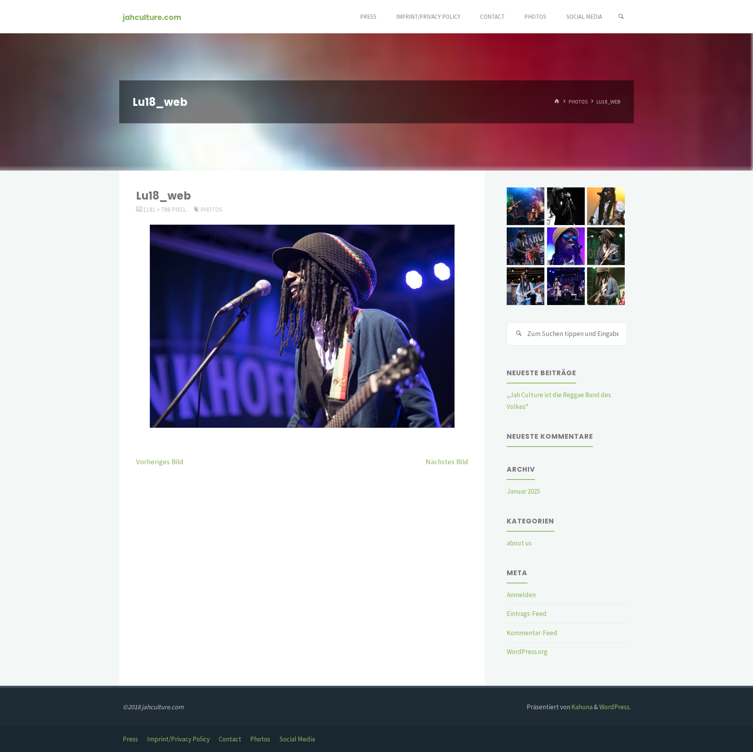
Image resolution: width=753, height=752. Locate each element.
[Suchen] (621, 16)
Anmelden (521, 594)
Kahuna (581, 707)
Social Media (297, 739)
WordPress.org (527, 651)
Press (130, 739)
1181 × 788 (157, 209)
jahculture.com (152, 17)
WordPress (614, 707)
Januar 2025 (523, 491)
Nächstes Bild (447, 461)
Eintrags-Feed (527, 613)
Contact (230, 739)
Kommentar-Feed (532, 632)
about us (519, 543)
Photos (578, 101)
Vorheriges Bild (160, 461)
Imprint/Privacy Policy (178, 739)
